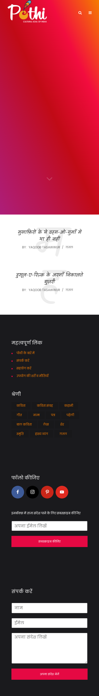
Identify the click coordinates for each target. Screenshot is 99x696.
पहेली (70, 415)
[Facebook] (17, 492)
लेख (46, 424)
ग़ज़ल (69, 247)
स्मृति (20, 434)
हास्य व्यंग (41, 434)
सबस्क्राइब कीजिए (49, 541)
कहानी (68, 405)
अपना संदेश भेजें (49, 674)
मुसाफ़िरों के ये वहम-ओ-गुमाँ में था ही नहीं (49, 236)
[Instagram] (32, 492)
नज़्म (36, 415)
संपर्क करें (22, 360)
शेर (62, 424)
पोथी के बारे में (25, 353)
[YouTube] (62, 492)
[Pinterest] (47, 492)
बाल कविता (24, 424)
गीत (19, 415)
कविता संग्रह (45, 405)
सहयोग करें (23, 368)
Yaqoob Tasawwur (44, 247)
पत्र (53, 415)
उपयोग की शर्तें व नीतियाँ (32, 376)
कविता (20, 405)
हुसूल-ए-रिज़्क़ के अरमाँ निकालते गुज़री (49, 279)
